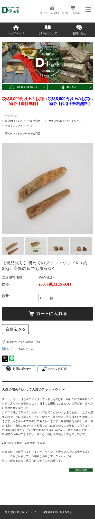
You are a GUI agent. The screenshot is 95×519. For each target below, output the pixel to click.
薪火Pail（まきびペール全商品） (24, 120)
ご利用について (47, 33)
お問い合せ (79, 33)
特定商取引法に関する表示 (57, 512)
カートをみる (72, 13)
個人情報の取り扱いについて (21, 512)
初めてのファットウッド (19, 125)
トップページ (16, 33)
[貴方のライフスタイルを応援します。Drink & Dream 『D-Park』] (17, 14)
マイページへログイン (52, 13)
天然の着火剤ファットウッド (65, 120)
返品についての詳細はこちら (24, 341)
